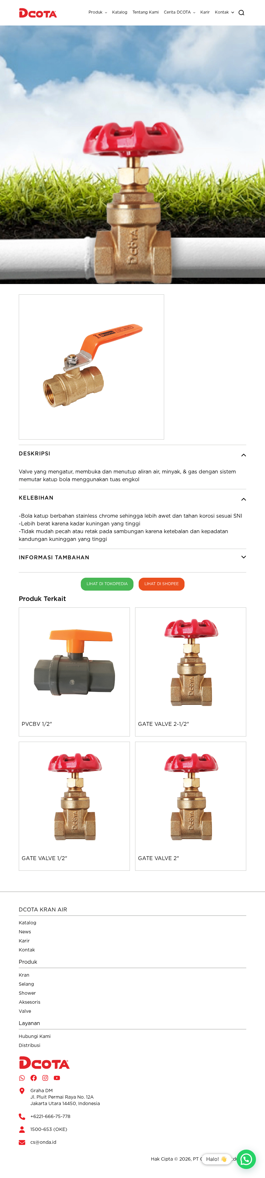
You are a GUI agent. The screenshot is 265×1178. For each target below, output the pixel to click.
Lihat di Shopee (161, 584)
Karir (205, 12)
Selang (26, 984)
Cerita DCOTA (177, 12)
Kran (24, 975)
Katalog (119, 12)
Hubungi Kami (35, 1037)
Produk (95, 12)
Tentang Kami (145, 12)
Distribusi (29, 1046)
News (25, 932)
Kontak (222, 12)
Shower (27, 993)
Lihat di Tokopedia (107, 584)
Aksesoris (29, 1002)
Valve (25, 1011)
